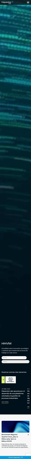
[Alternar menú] (28, 2)
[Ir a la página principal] (7, 2)
